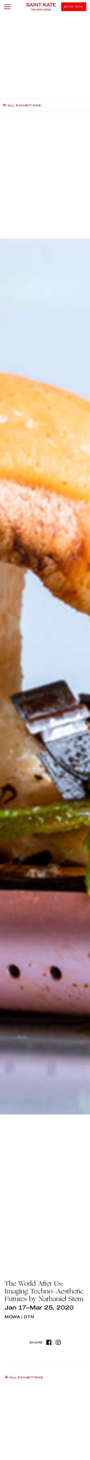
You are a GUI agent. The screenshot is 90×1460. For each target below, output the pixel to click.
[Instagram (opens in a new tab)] (58, 1342)
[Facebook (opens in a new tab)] (48, 1342)
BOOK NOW (73, 6)
